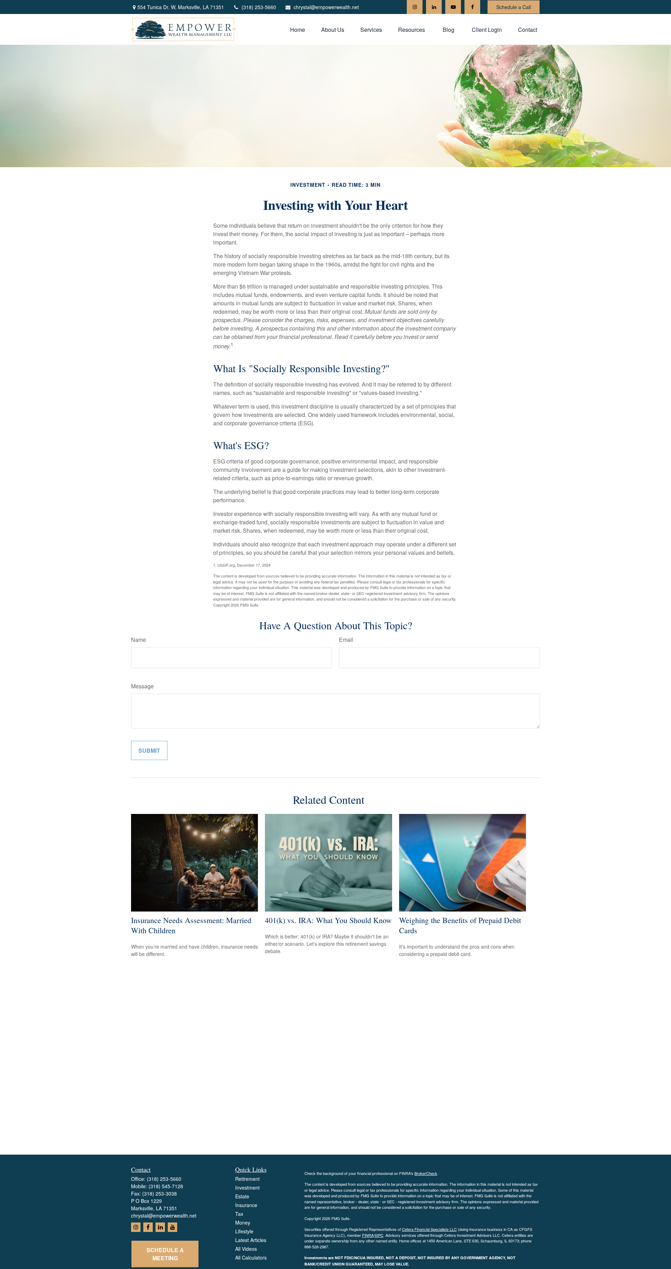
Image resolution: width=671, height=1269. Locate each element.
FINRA (368, 1235)
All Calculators (251, 1257)
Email (346, 640)
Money (242, 1222)
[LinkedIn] (434, 7)
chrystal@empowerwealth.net (326, 6)
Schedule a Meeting (165, 1254)
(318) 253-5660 (258, 6)
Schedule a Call (513, 6)
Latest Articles (250, 1239)
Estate (242, 1196)
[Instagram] (415, 7)
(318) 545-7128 (166, 1186)
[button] (297, 29)
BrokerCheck (425, 1173)
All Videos (246, 1248)
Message (142, 686)
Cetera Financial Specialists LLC (429, 1229)
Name (138, 640)
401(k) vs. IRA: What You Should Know (328, 920)
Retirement (247, 1178)
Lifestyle (244, 1231)
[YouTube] (453, 7)
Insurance (246, 1204)
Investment (247, 1187)
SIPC (379, 1235)
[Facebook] (472, 7)
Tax (239, 1213)
